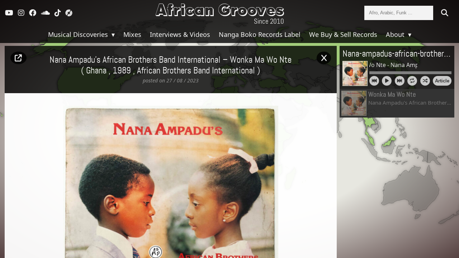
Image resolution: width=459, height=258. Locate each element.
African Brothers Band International (196, 71)
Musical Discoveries (79, 34)
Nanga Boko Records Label (260, 34)
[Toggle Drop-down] (112, 34)
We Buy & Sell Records (343, 34)
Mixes (132, 34)
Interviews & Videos (180, 34)
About (396, 34)
